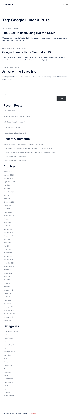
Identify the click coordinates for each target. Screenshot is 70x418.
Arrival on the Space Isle (19, 71)
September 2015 (9, 205)
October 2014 (8, 219)
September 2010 (9, 320)
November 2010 (9, 314)
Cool (5, 341)
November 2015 (9, 202)
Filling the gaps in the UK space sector (17, 116)
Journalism (7, 355)
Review (6, 375)
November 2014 (9, 215)
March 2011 (7, 300)
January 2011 (8, 307)
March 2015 (8, 212)
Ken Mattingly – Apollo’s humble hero (30, 144)
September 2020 (9, 182)
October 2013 (8, 236)
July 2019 (7, 188)
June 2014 (7, 222)
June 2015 (7, 209)
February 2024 (9, 175)
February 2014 (8, 229)
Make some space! (20, 156)
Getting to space (9, 352)
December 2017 (9, 192)
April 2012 (7, 283)
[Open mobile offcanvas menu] (67, 4)
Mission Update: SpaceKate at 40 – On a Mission (20, 148)
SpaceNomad (8, 382)
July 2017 (7, 195)
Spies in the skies (9, 111)
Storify (6, 389)
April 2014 (7, 226)
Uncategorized (9, 396)
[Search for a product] (63, 4)
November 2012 (9, 266)
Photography (8, 365)
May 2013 (7, 246)
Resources (7, 372)
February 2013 (8, 256)
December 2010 (9, 310)
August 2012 (8, 273)
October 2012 (8, 270)
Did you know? (9, 345)
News (5, 358)
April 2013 (7, 249)
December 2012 (9, 263)
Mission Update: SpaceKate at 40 (15, 133)
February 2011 (8, 303)
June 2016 (7, 199)
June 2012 (7, 276)
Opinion (15, 28)
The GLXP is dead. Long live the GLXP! (29, 33)
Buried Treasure (9, 338)
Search (6, 94)
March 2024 (8, 171)
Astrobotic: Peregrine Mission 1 (14, 122)
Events (23, 48)
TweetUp (7, 392)
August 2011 (8, 293)
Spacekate (7, 4)
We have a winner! (46, 148)
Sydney (33, 413)
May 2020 (7, 185)
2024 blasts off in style (12, 127)
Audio (18, 48)
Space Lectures (9, 379)
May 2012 (7, 280)
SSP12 (6, 385)
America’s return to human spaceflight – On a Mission (22, 152)
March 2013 (8, 253)
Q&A (5, 368)
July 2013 (7, 239)
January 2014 (8, 232)
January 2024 (8, 178)
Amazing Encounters (11, 331)
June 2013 (7, 242)
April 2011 (7, 297)
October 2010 (8, 317)
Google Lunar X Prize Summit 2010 (26, 52)
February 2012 (8, 287)
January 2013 (8, 259)
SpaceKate (7, 156)
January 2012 (8, 290)
